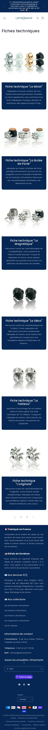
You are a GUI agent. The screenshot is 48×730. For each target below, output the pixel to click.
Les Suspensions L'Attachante (16, 621)
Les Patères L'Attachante (14, 616)
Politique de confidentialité (27, 718)
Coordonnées (26, 725)
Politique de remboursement (16, 721)
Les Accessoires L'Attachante (16, 605)
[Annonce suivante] (43, 6)
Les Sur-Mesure (10, 626)
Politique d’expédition (12, 725)
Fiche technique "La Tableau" (24, 402)
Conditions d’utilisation (36, 721)
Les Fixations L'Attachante (15, 610)
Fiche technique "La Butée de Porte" (24, 162)
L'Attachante (13, 715)
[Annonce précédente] (4, 6)
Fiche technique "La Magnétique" (24, 242)
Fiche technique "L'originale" (24, 482)
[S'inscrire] (41, 669)
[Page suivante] (33, 516)
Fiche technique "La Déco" (24, 320)
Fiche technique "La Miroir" (24, 86)
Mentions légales (39, 725)
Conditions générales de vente (25, 728)
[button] (4, 18)
